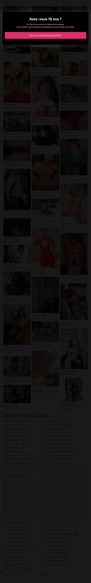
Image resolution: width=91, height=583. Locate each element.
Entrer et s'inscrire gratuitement (45, 35)
